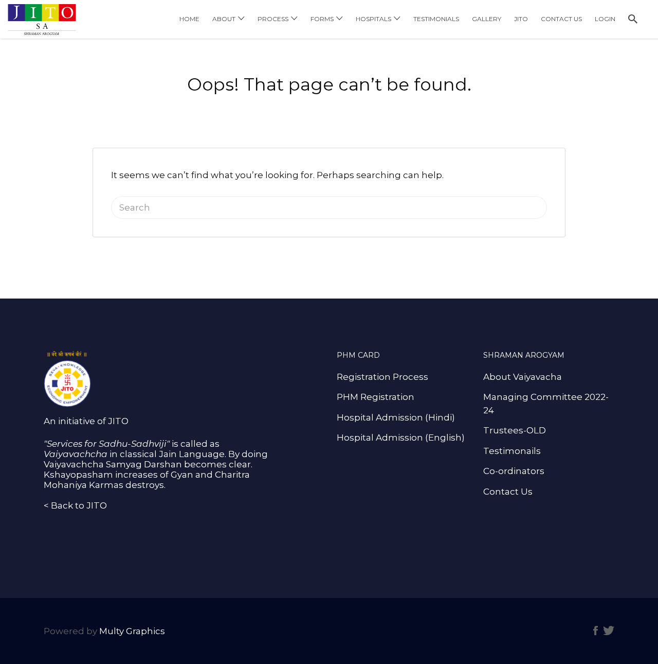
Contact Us (561, 19)
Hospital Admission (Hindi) (396, 417)
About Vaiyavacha (522, 377)
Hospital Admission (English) (401, 437)
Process (273, 19)
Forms (322, 19)
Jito (521, 19)
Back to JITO (79, 505)
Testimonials (436, 19)
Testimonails (512, 451)
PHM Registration (375, 397)
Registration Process (382, 377)
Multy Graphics (132, 631)
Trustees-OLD (514, 430)
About (223, 19)
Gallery (486, 19)
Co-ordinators (513, 471)
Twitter (608, 630)
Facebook (595, 630)
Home (189, 19)
